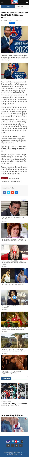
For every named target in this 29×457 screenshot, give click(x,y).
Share (13, 23)
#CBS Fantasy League (14, 178)
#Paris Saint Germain (15, 181)
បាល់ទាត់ (5, 21)
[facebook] (8, 445)
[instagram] (12, 445)
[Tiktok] (21, 445)
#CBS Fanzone (5, 181)
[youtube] (16, 445)
